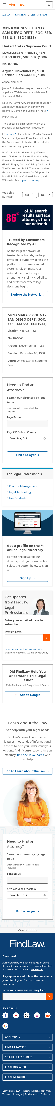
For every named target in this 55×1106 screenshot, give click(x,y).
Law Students (17, 498)
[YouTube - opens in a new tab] (16, 1015)
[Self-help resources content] (49, 1057)
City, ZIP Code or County (21, 432)
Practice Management (23, 486)
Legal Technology (20, 492)
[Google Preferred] (5, 1026)
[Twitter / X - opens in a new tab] (26, 1015)
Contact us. (37, 969)
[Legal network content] (49, 1077)
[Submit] (46, 637)
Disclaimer (30, 1094)
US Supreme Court (39, 15)
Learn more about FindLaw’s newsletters (24, 649)
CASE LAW (6, 15)
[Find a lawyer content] (49, 1047)
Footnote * (10, 134)
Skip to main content (28, 3)
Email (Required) (13, 631)
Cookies (44, 1094)
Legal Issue (14, 417)
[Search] (49, 4)
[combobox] (27, 423)
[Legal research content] (49, 1067)
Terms (5, 1094)
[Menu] (4, 5)
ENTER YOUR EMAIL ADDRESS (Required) (23, 990)
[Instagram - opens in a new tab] (37, 1015)
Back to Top (29, 930)
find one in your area (30, 755)
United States (20, 15)
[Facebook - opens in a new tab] (5, 1015)
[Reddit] (48, 1015)
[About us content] (49, 1037)
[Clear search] (44, 438)
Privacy (16, 1094)
